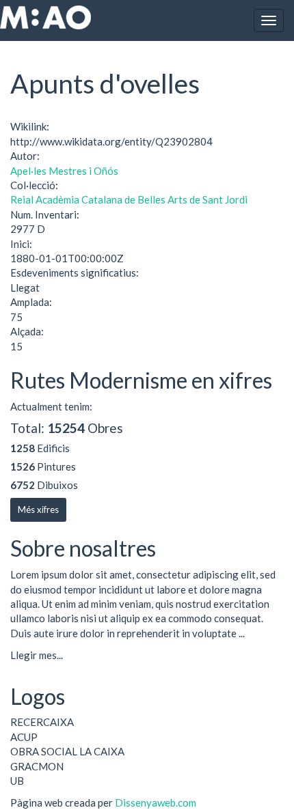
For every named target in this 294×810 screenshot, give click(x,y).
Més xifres (38, 509)
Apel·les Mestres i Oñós (64, 171)
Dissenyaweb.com (155, 802)
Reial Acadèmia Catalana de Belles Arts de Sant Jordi (129, 199)
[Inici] (45, 17)
